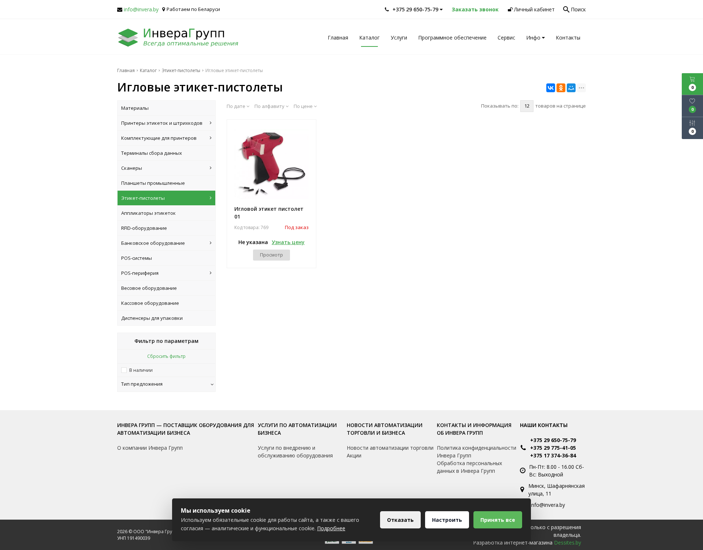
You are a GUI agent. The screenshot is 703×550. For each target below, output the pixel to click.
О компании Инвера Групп (150, 447)
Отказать (400, 519)
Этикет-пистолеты (143, 198)
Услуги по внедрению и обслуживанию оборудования (295, 451)
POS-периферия (140, 273)
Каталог (369, 37)
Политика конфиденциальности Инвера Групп (476, 451)
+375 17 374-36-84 (553, 455)
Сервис (506, 37)
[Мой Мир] (571, 87)
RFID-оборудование (144, 228)
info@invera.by (141, 9)
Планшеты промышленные (153, 183)
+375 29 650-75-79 (553, 440)
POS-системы (136, 258)
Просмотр (271, 254)
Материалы (135, 108)
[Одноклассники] (561, 87)
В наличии (141, 370)
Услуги (399, 37)
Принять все (497, 519)
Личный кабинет (534, 9)
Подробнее (331, 528)
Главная (338, 37)
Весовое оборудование (149, 288)
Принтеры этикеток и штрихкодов (161, 123)
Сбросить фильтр (166, 356)
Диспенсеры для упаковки (152, 318)
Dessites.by (567, 542)
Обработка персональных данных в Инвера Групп (469, 467)
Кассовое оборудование (150, 303)
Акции (354, 455)
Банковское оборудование (153, 243)
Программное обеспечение (452, 37)
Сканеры (131, 168)
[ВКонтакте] (550, 87)
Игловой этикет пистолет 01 (269, 212)
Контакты (568, 37)
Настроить (447, 519)
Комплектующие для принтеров (159, 138)
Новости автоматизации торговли (390, 447)
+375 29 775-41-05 (553, 447)
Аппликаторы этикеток (148, 213)
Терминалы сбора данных (151, 153)
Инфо (534, 37)
